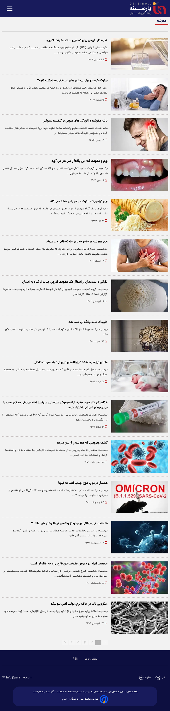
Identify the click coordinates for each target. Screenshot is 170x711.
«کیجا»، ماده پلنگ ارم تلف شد (88, 322)
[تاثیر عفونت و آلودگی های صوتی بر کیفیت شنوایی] (139, 134)
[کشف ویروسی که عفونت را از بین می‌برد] (139, 456)
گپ (163, 678)
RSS (75, 659)
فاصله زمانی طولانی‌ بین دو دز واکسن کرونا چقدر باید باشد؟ (69, 523)
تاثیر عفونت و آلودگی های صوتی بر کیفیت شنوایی (75, 120)
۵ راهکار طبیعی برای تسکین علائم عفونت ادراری (77, 40)
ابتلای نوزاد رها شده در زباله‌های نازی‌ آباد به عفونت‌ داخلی (71, 362)
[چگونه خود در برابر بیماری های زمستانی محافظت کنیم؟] (139, 94)
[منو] (9, 9)
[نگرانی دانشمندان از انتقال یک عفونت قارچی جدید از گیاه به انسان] (139, 296)
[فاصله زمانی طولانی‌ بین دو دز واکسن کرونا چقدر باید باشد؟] (139, 537)
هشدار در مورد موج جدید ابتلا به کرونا (83, 483)
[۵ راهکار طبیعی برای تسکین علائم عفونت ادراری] (139, 54)
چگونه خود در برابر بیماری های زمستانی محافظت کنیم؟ (72, 80)
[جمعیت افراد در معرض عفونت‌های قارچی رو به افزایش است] (139, 577)
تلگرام (148, 678)
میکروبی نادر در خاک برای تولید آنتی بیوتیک (79, 604)
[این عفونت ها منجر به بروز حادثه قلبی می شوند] (139, 255)
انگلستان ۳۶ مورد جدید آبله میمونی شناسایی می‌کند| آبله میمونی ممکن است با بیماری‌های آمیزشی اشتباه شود (55, 405)
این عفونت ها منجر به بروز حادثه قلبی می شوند (77, 241)
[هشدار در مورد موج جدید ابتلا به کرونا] (139, 497)
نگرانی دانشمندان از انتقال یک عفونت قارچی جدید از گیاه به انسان (65, 282)
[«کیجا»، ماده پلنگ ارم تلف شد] (139, 336)
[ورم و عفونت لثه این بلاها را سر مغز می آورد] (139, 175)
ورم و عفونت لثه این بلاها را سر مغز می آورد (79, 161)
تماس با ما (91, 659)
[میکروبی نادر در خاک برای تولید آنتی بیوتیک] (139, 618)
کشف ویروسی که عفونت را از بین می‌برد (82, 442)
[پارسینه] (145, 9)
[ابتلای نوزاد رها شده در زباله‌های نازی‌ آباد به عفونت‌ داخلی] (139, 376)
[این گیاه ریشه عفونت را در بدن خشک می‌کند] (139, 215)
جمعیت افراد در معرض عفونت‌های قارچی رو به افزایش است (69, 563)
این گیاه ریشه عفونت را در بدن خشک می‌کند (79, 201)
